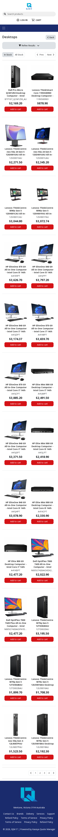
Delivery (30, 813)
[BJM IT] (29, 6)
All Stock (19, 54)
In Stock (8, 54)
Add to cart (15, 109)
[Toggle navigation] (3, 28)
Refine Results (28, 45)
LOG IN (24, 20)
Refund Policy (11, 817)
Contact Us (8, 813)
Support (51, 813)
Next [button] (50, 54)
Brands (20, 813)
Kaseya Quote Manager (43, 829)
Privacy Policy (46, 817)
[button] (35, 772)
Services (40, 813)
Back (51, 37)
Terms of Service (29, 817)
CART (38, 20)
